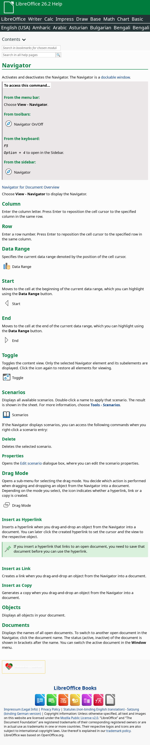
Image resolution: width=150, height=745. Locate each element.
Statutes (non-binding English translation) (94, 709)
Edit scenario (31, 463)
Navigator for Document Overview (30, 187)
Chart (123, 19)
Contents (11, 39)
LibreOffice (13, 19)
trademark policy (118, 731)
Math (109, 19)
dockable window (115, 77)
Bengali (122, 27)
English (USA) (15, 27)
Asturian (78, 27)
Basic (137, 19)
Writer (35, 19)
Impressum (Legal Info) (21, 709)
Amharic (41, 27)
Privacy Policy (50, 709)
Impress (65, 19)
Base (95, 19)
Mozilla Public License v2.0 (79, 718)
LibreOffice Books (75, 687)
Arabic (60, 27)
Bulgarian (100, 27)
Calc (48, 19)
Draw (82, 19)
